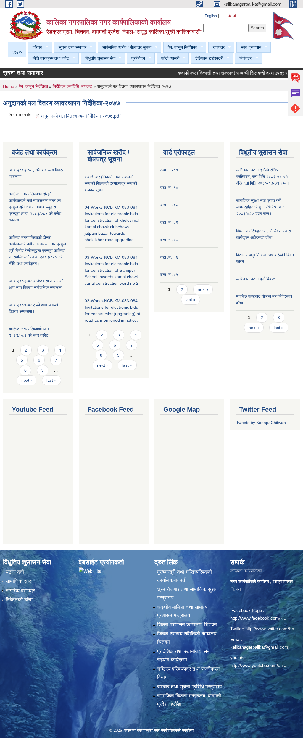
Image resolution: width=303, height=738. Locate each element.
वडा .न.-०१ (169, 170)
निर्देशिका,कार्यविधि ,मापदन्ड (72, 86)
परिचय (35, 47)
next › (26, 380)
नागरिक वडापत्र (20, 590)
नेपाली (232, 16)
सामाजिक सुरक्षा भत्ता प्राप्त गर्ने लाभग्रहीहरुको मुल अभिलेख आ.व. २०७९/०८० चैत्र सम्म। (261, 207)
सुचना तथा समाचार (70, 47)
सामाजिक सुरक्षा (19, 581)
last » (51, 380)
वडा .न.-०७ (169, 239)
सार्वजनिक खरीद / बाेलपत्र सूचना (125, 47)
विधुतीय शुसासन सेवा (98, 58)
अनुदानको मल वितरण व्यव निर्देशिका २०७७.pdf (80, 116)
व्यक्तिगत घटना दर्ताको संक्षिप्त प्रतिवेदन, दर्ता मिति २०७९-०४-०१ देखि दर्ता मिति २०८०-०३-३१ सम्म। (262, 176)
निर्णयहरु (243, 58)
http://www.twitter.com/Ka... (271, 628)
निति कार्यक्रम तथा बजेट (48, 58)
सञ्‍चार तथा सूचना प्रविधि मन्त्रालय (189, 687)
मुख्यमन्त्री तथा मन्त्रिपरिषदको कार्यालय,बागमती (184, 576)
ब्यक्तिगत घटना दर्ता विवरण (256, 278)
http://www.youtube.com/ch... (258, 665)
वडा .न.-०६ (169, 257)
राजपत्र (216, 47)
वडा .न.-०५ (169, 274)
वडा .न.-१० (169, 187)
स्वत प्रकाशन (248, 47)
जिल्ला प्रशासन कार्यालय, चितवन (187, 624)
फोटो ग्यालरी (168, 58)
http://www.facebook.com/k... (258, 618)
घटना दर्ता (15, 572)
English (211, 16)
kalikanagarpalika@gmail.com (259, 647)
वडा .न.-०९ (169, 222)
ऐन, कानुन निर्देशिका (180, 47)
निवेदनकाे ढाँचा (19, 600)
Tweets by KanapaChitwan (261, 422)
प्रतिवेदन (136, 58)
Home (8, 86)
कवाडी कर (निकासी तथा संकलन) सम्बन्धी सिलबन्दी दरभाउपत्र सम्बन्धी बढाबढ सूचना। (111, 183)
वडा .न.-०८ (169, 205)
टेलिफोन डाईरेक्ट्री (207, 58)
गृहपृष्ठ (17, 51)
